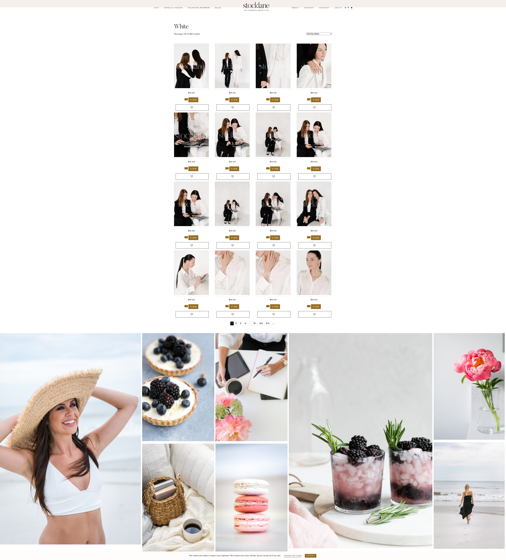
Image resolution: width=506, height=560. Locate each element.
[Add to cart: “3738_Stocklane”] (268, 168)
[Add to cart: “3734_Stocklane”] (308, 237)
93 (267, 323)
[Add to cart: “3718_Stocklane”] (308, 306)
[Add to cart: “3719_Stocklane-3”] (268, 306)
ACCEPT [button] (310, 555)
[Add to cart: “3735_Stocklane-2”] (268, 237)
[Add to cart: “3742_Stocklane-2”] (268, 99)
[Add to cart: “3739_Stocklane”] (227, 168)
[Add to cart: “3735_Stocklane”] (227, 237)
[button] (192, 107)
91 (255, 323)
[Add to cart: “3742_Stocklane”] (227, 99)
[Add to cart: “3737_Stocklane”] (308, 168)
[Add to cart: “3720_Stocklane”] (186, 306)
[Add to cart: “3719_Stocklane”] (227, 306)
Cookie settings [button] (292, 555)
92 (261, 323)
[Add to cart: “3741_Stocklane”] (308, 99)
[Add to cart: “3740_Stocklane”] (186, 168)
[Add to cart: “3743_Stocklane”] (186, 99)
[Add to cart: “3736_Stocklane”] (186, 237)
